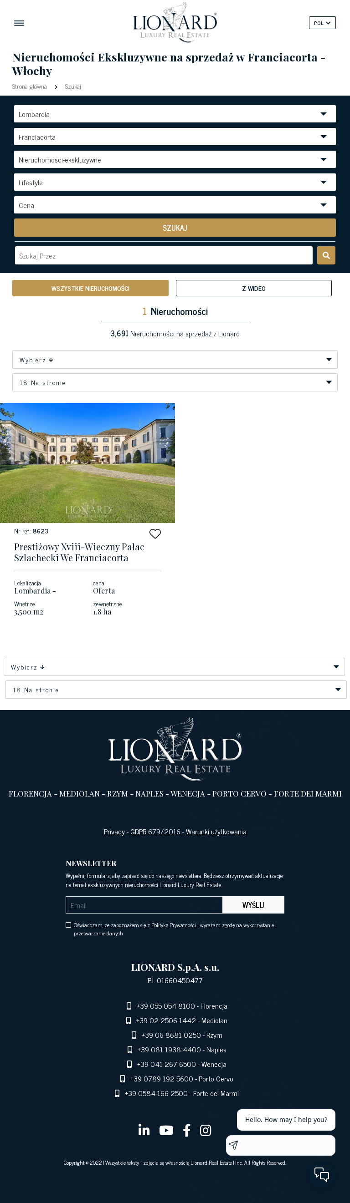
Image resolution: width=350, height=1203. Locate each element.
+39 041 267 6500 (166, 1064)
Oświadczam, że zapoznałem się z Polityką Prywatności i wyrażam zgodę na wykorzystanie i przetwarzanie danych (175, 929)
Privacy (115, 831)
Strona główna (30, 86)
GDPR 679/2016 (156, 831)
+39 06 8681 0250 (171, 1035)
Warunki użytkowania (216, 831)
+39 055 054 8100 (166, 1005)
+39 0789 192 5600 (162, 1078)
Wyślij (253, 905)
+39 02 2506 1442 (166, 1020)
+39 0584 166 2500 (156, 1093)
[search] (326, 255)
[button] (155, 533)
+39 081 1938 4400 (169, 1049)
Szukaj (72, 86)
